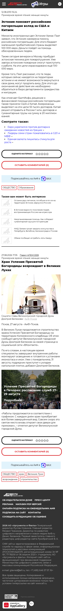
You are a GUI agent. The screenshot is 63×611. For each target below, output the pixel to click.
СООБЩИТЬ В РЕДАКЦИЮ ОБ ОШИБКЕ (24, 516)
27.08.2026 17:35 (9, 255)
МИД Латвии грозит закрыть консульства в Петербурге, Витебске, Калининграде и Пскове (35, 230)
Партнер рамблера (28, 597)
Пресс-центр (42, 500)
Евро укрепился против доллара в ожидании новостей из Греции (27, 128)
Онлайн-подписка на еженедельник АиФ (28, 508)
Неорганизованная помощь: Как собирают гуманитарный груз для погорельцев (33, 220)
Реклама (7, 504)
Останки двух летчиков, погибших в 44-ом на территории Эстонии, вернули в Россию (35, 201)
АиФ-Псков (31, 319)
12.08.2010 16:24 (9, 12)
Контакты (34, 512)
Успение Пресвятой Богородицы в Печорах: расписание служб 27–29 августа (30, 390)
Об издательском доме (17, 500)
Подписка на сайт (14, 512)
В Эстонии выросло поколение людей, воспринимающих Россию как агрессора (33, 211)
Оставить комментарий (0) (32, 165)
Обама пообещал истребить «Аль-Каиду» (33, 238)
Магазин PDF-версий (28, 504)
